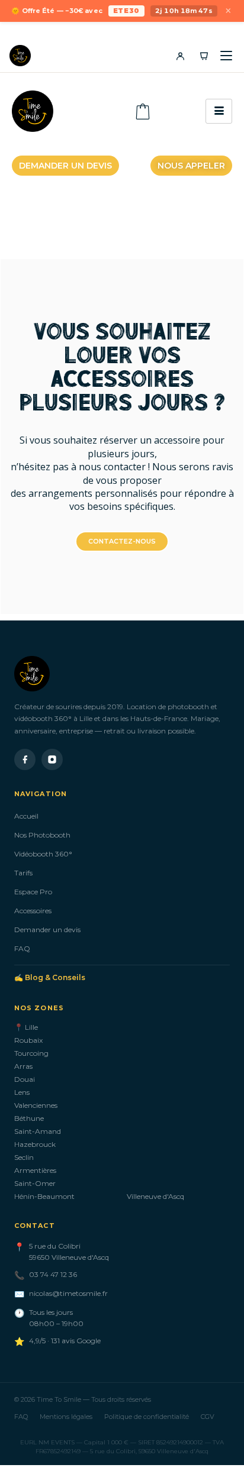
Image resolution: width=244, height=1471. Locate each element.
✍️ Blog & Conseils (49, 977)
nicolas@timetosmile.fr (68, 1293)
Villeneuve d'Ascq (155, 1196)
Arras (23, 1066)
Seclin (24, 1157)
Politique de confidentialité (146, 1416)
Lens (22, 1092)
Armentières (35, 1170)
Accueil (26, 816)
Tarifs (23, 872)
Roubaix (28, 1040)
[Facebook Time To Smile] (25, 759)
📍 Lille (26, 1027)
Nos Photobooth (42, 834)
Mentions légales (66, 1416)
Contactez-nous (122, 541)
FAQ (22, 948)
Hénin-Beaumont (44, 1196)
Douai (24, 1079)
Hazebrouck (35, 1144)
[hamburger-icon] (219, 111)
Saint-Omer (35, 1183)
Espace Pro (33, 891)
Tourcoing (31, 1053)
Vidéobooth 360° (43, 853)
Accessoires (33, 910)
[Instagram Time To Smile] (52, 759)
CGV (207, 1416)
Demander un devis (47, 929)
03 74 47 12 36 (53, 1274)
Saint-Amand (37, 1131)
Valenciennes (35, 1105)
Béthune (29, 1118)
